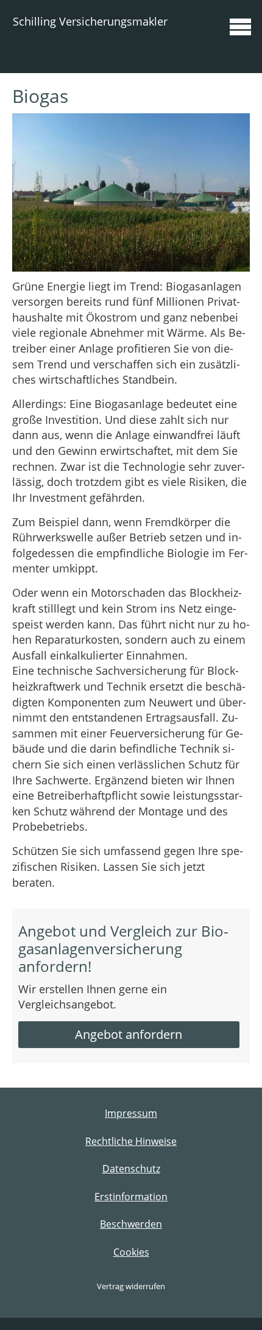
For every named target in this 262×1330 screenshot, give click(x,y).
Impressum (131, 1113)
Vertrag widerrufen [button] (131, 1286)
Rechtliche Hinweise (131, 1141)
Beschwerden (131, 1224)
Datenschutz (131, 1168)
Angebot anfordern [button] (128, 1034)
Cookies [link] (131, 1252)
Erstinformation (131, 1196)
